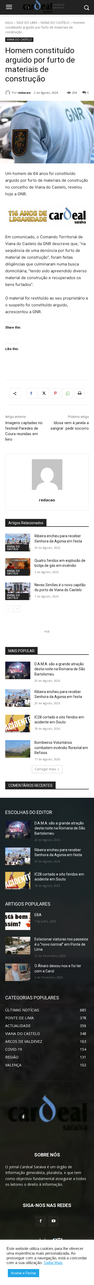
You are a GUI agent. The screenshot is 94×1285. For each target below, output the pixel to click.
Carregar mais (45, 769)
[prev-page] (8, 608)
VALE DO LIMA (26, 22)
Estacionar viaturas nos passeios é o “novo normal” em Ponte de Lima (61, 944)
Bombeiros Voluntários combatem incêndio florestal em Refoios (61, 747)
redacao (24, 93)
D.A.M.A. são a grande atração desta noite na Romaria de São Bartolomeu (59, 669)
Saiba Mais (53, 1263)
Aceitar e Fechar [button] (23, 1273)
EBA (38, 915)
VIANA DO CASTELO (54, 22)
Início (9, 22)
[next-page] (17, 608)
